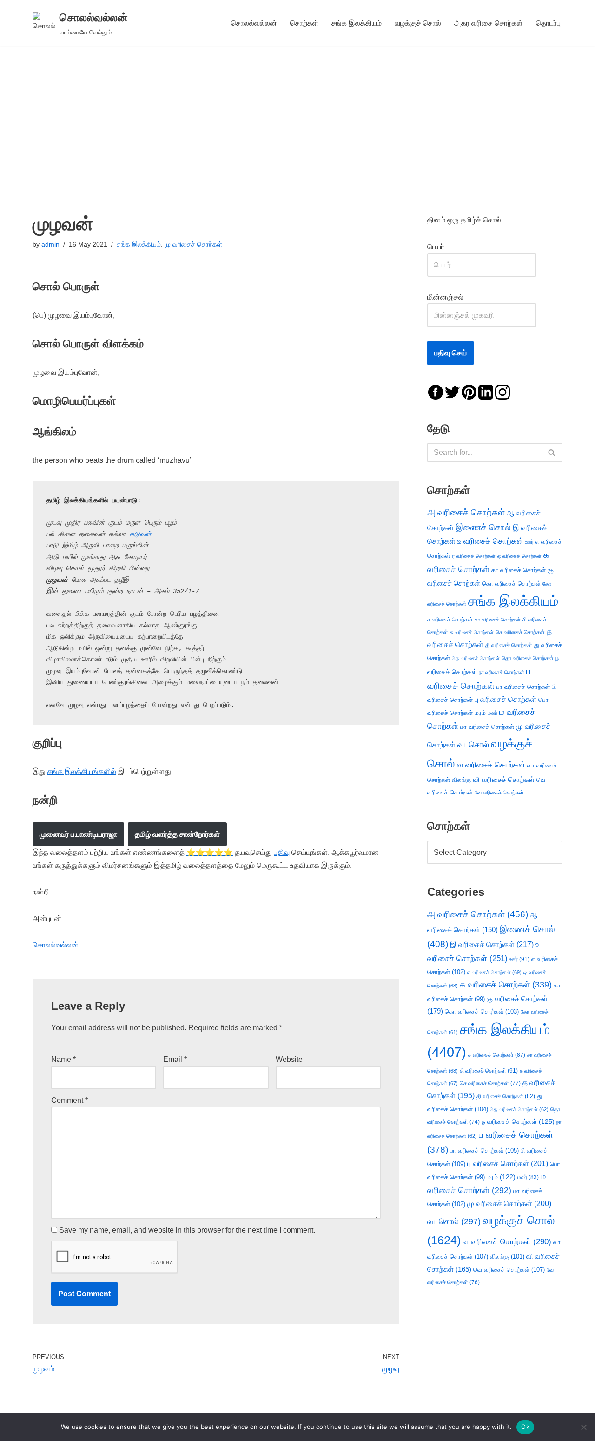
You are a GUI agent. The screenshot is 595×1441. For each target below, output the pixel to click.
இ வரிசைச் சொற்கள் (492, 944)
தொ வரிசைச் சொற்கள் (528, 658)
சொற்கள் (304, 23)
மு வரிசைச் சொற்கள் (193, 244)
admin (50, 244)
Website (289, 1059)
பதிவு (282, 852)
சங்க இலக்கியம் (356, 23)
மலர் (492, 713)
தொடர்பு (548, 23)
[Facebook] (435, 391)
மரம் (480, 712)
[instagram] (502, 391)
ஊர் (529, 542)
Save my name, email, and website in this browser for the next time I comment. (187, 1230)
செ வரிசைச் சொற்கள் (520, 632)
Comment (69, 1100)
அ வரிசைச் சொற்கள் (466, 512)
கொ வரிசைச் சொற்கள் (511, 583)
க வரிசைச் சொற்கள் (506, 984)
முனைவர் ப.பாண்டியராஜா (78, 834)
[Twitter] (452, 391)
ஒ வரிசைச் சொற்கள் (519, 556)
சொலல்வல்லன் (254, 23)
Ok (525, 1426)
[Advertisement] (297, 116)
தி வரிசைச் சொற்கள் (508, 645)
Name (63, 1059)
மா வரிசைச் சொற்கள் (487, 726)
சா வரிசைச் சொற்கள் (498, 619)
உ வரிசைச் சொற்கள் (490, 541)
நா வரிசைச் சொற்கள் (501, 672)
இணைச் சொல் (483, 527)
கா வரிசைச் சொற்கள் (518, 570)
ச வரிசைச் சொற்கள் (450, 619)
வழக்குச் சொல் (418, 23)
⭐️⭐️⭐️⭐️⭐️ (209, 852)
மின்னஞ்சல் (446, 297)
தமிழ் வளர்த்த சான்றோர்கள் (177, 834)
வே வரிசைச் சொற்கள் (499, 792)
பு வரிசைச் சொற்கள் (505, 699)
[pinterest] (469, 391)
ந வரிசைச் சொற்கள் (518, 1121)
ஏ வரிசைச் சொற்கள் (474, 556)
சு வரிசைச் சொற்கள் (472, 632)
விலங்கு (461, 779)
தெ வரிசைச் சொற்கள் (476, 658)
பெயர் (445, 247)
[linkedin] (485, 391)
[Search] (552, 452)
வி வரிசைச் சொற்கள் (504, 779)
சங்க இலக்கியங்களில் (81, 771)
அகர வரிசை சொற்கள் (488, 23)
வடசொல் (473, 744)
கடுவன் (140, 534)
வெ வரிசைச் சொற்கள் (509, 1269)
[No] (583, 1427)
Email (175, 1059)
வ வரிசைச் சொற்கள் (491, 764)
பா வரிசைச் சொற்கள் (523, 686)
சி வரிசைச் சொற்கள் (489, 1070)
